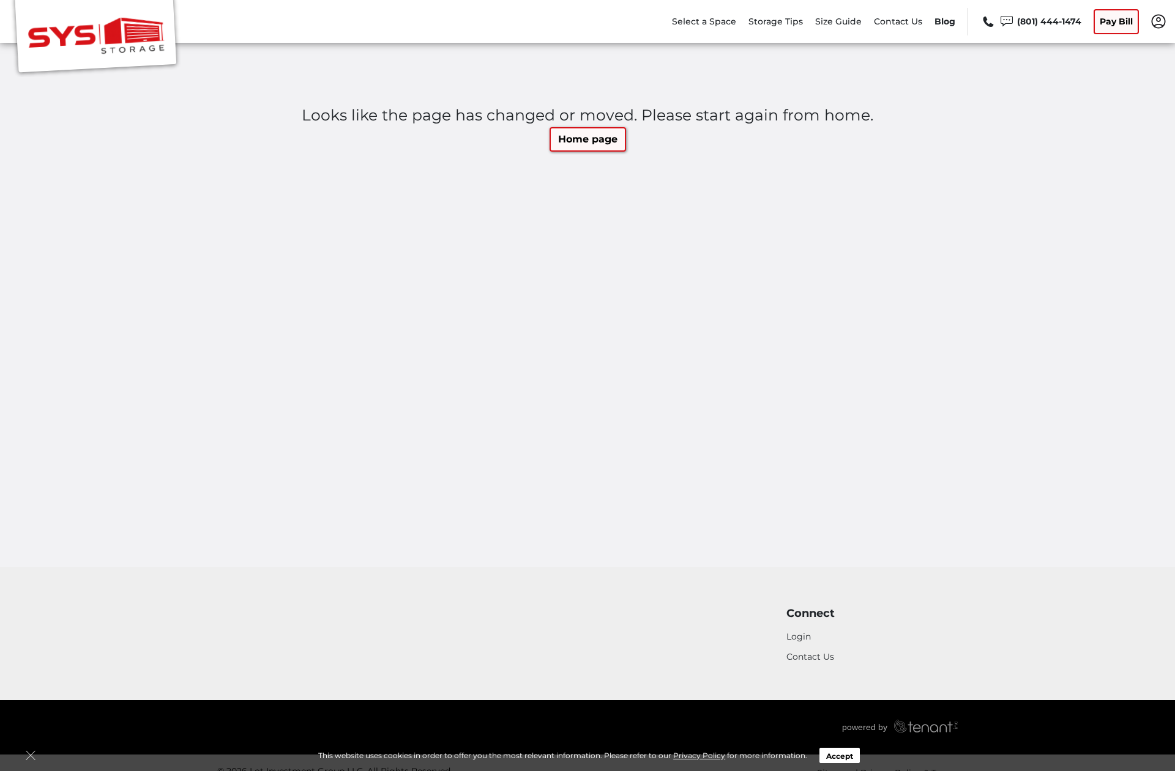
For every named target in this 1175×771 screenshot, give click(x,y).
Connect (810, 613)
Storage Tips (775, 21)
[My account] (1158, 20)
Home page (587, 139)
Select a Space (704, 21)
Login (798, 636)
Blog (944, 21)
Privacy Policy (699, 755)
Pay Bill (1116, 21)
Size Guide (838, 21)
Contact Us (898, 21)
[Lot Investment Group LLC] (95, 38)
